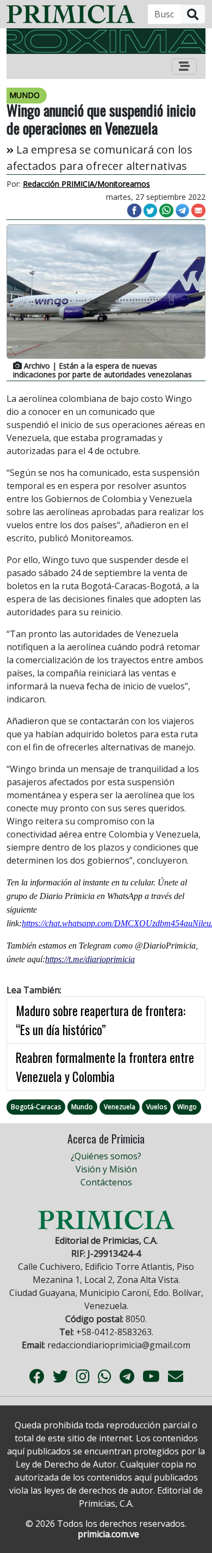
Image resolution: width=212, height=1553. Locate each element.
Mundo (82, 1106)
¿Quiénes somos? (106, 1156)
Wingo (187, 1106)
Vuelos (156, 1106)
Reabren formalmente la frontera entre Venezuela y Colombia (105, 1067)
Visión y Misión (106, 1169)
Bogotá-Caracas (36, 1106)
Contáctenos (106, 1182)
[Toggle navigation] (184, 66)
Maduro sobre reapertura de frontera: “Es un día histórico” (100, 1020)
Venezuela (119, 1106)
